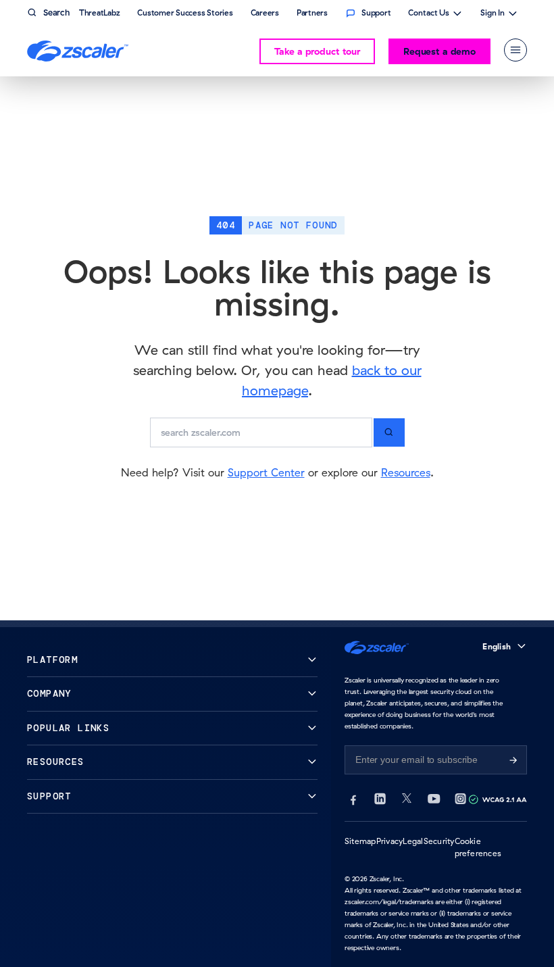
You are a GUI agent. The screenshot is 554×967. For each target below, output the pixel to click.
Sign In (492, 14)
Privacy (389, 841)
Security (439, 841)
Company (49, 693)
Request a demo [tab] (439, 51)
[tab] (515, 50)
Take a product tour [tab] (317, 51)
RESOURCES (55, 762)
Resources (405, 472)
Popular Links (68, 728)
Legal (413, 841)
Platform (52, 660)
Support (49, 796)
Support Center (266, 472)
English (496, 646)
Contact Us (428, 14)
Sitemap (360, 841)
